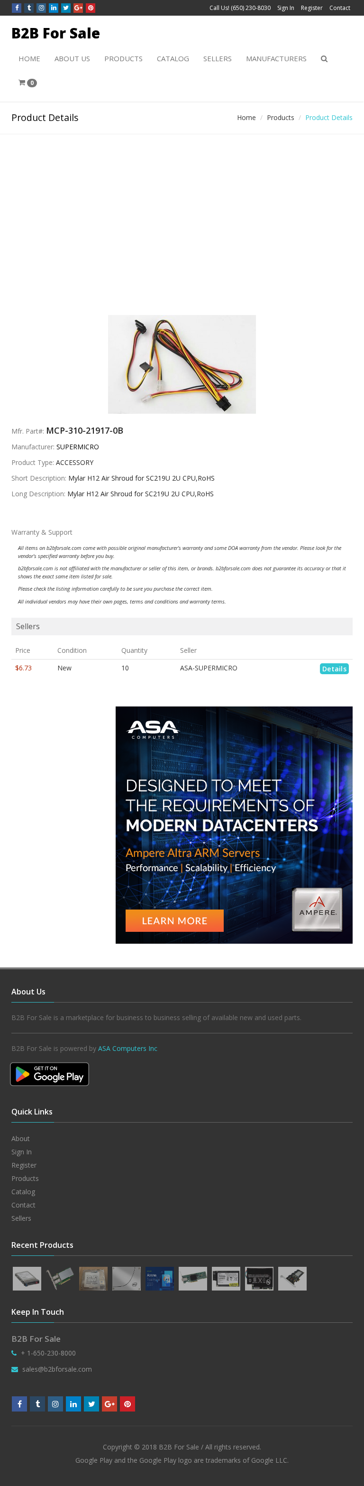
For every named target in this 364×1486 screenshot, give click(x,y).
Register (312, 8)
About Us (72, 58)
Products (123, 58)
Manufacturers (276, 58)
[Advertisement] (182, 205)
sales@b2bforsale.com (57, 1369)
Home (29, 58)
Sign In (285, 8)
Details (334, 668)
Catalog (173, 58)
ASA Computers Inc (127, 1048)
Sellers (217, 58)
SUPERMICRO (77, 446)
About (20, 1138)
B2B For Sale (55, 33)
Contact (339, 8)
